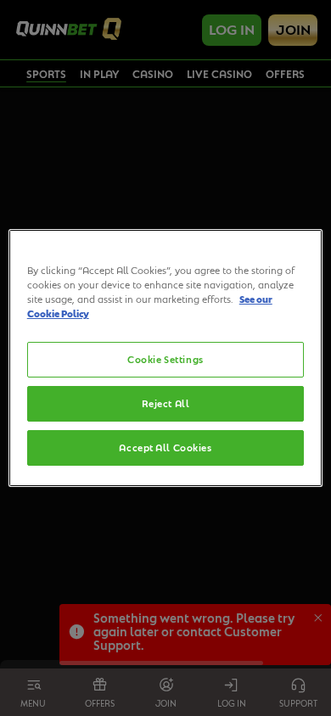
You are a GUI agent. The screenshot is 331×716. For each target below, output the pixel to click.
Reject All (166, 403)
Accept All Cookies (165, 447)
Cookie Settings (165, 359)
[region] (165, 358)
